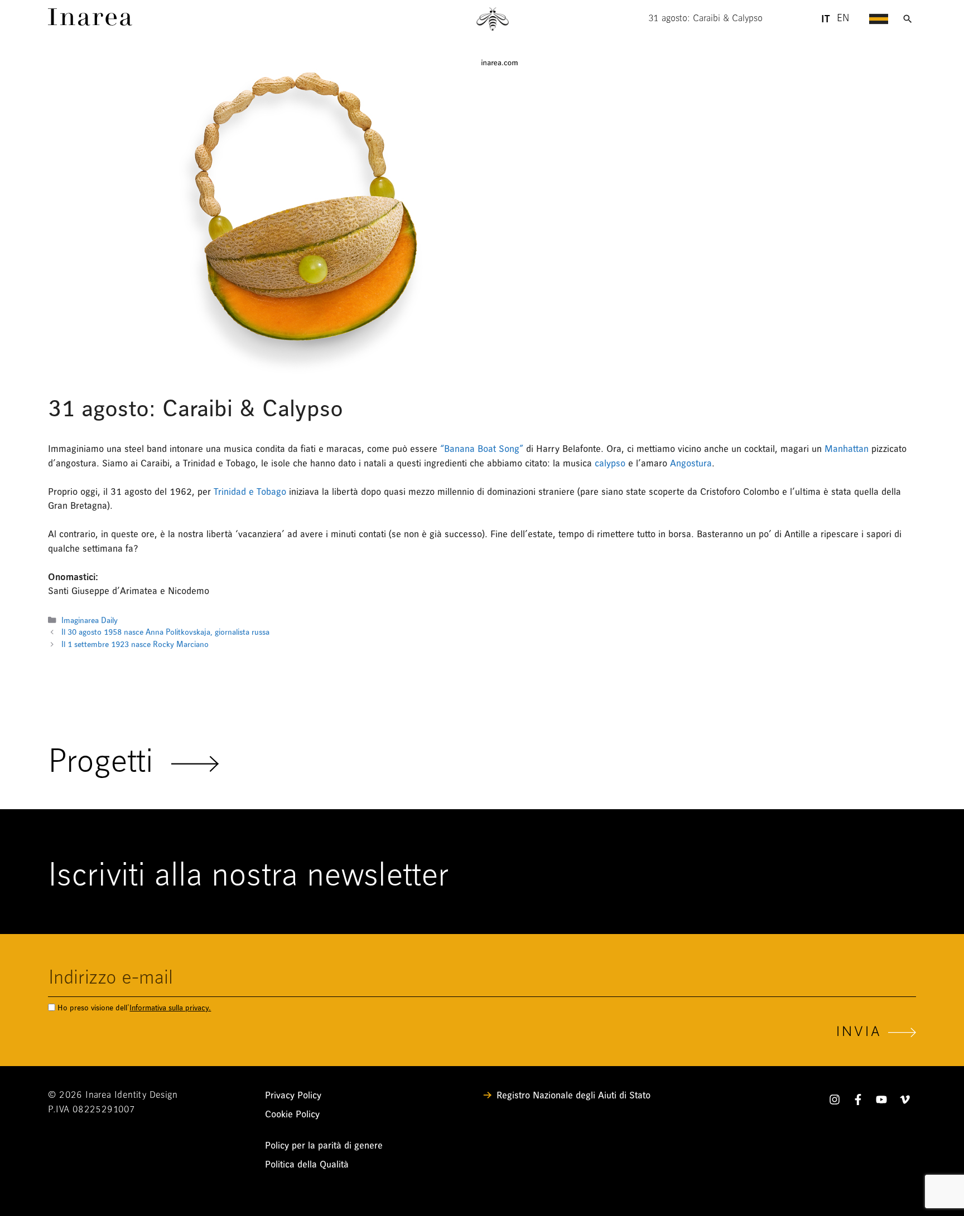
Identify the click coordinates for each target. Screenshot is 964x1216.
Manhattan (847, 449)
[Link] (90, 22)
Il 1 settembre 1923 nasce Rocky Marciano (135, 644)
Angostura (691, 463)
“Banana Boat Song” (481, 449)
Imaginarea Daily (89, 620)
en (843, 19)
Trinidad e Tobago (250, 492)
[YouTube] (881, 1101)
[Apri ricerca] (907, 19)
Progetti (109, 763)
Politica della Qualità (307, 1164)
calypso (610, 463)
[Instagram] (834, 1101)
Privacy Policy (293, 1095)
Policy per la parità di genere (324, 1145)
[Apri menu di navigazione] (878, 19)
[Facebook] (858, 1101)
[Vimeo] (904, 1101)
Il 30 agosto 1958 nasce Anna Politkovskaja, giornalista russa (165, 632)
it (825, 19)
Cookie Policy (292, 1114)
